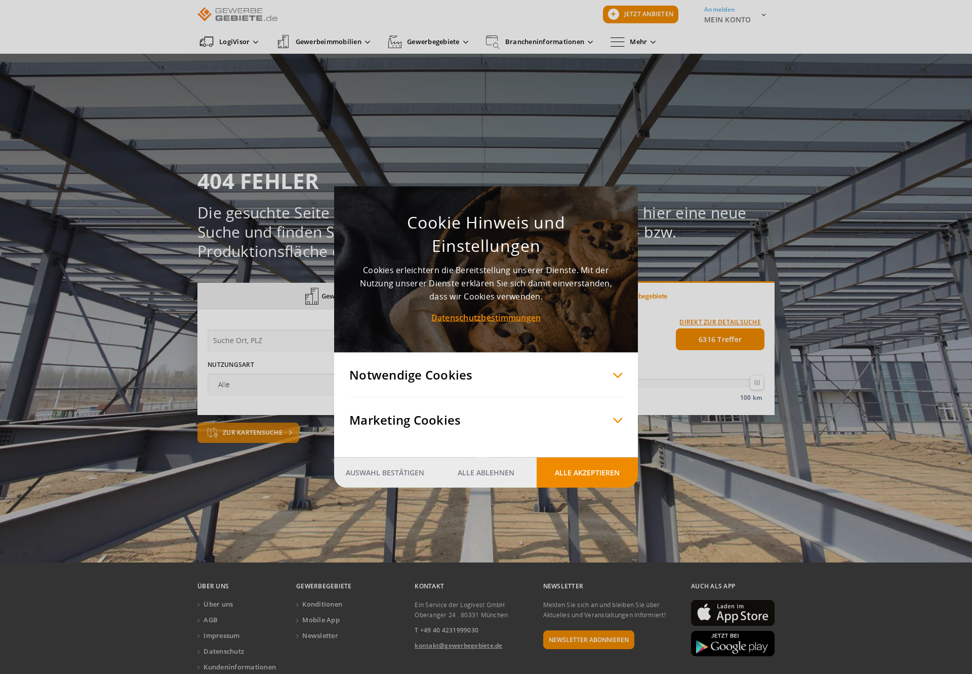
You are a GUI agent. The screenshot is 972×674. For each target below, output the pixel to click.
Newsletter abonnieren (589, 639)
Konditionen (322, 604)
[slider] (756, 383)
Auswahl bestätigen (385, 472)
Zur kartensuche (253, 432)
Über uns (218, 604)
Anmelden (719, 9)
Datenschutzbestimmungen (486, 317)
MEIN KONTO (727, 19)
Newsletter (320, 635)
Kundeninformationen (240, 666)
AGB (211, 619)
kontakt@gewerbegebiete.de (458, 645)
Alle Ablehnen (486, 472)
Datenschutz (224, 651)
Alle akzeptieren (587, 472)
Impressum (221, 635)
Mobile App (321, 619)
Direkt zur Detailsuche (720, 322)
